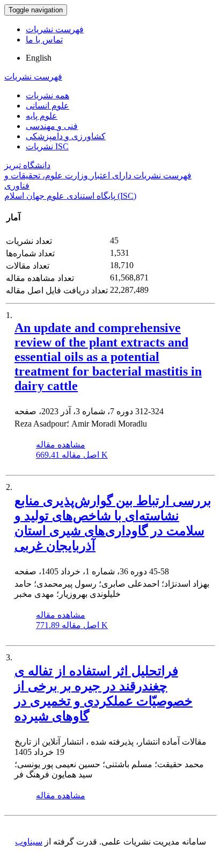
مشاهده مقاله (60, 444)
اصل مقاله (72, 454)
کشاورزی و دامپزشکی (66, 136)
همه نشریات (47, 95)
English (38, 57)
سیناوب (28, 841)
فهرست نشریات (55, 29)
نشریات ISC (47, 146)
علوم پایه (41, 115)
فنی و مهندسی (52, 126)
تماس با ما (44, 39)
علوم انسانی (47, 105)
